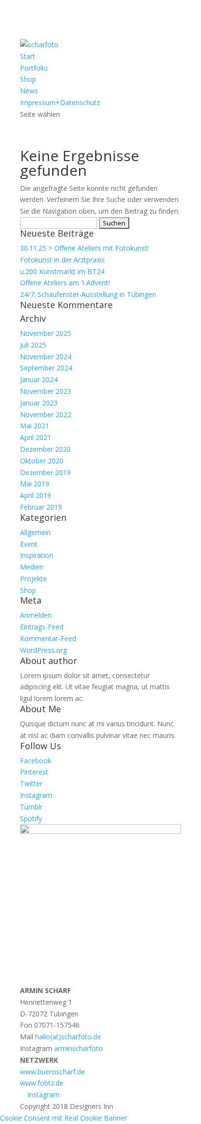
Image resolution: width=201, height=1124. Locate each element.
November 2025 (45, 333)
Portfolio (34, 68)
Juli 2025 (33, 345)
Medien (31, 566)
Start (27, 56)
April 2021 (35, 437)
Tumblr (31, 806)
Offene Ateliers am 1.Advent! (65, 282)
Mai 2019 (34, 483)
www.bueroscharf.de (52, 1071)
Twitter (31, 783)
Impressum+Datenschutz (60, 102)
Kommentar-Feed (48, 638)
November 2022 (45, 414)
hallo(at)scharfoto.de (68, 1036)
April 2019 (35, 495)
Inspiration (36, 555)
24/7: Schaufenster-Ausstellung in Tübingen (88, 294)
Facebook (35, 760)
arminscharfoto (78, 1048)
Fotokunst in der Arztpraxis (62, 259)
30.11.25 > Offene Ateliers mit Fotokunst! (84, 248)
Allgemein (35, 532)
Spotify (31, 818)
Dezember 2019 (45, 472)
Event (29, 544)
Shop (28, 79)
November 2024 (45, 356)
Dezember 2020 (45, 449)
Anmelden (36, 615)
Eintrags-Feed (41, 626)
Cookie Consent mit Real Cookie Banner (63, 1118)
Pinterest (34, 771)
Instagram (36, 795)
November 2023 (45, 391)
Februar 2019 (41, 507)
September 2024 (46, 367)
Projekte (33, 578)
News (29, 90)
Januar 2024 (39, 379)
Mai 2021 (34, 425)
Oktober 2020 (41, 460)
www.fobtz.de (41, 1082)
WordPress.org (43, 650)
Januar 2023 (39, 402)
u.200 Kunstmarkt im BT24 (62, 271)
